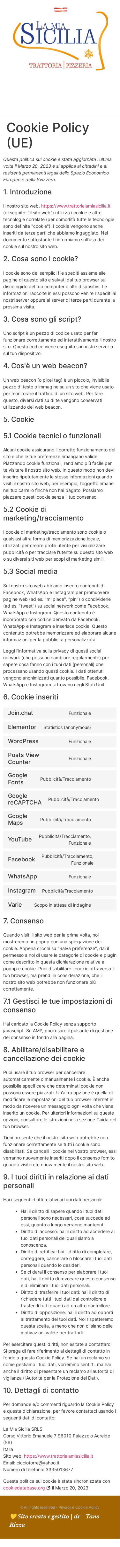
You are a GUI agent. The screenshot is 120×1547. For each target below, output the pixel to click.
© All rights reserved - (39, 1507)
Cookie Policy (87, 1507)
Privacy (64, 1507)
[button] (56, 97)
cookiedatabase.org (24, 1487)
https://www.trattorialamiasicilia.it (75, 206)
